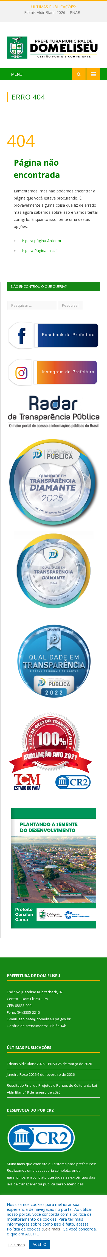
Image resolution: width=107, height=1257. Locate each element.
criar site (40, 1163)
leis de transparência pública (31, 1184)
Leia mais (51, 1229)
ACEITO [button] (39, 1244)
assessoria (44, 1170)
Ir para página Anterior (41, 240)
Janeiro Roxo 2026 (52, 12)
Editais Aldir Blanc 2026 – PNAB (32, 1063)
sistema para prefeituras (74, 1163)
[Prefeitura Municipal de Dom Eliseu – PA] (53, 46)
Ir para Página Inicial (39, 250)
